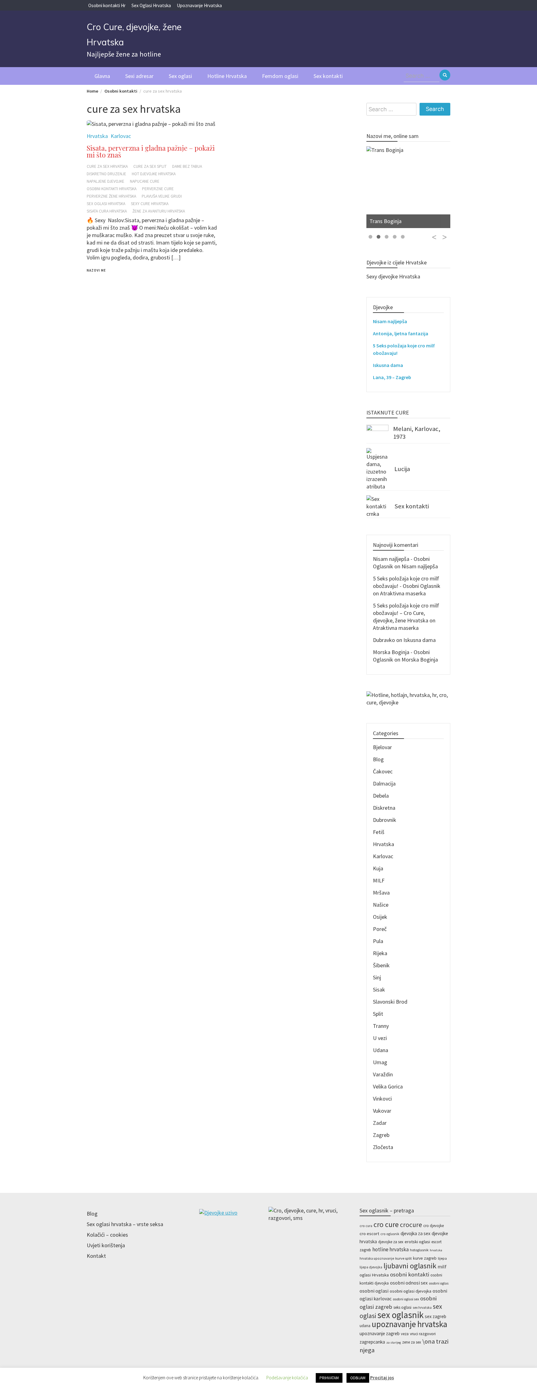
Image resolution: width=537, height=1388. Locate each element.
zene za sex (411, 1342)
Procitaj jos (382, 1378)
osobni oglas (438, 1283)
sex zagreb (435, 1316)
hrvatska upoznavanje (377, 1258)
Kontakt (96, 1255)
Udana (380, 1050)
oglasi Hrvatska (374, 1275)
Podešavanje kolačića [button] (287, 1378)
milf (442, 1266)
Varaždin (383, 1074)
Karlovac (383, 856)
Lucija (402, 469)
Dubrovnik (384, 819)
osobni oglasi (374, 1291)
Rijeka (380, 953)
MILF (378, 880)
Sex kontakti (328, 76)
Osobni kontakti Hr (107, 5)
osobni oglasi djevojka (410, 1291)
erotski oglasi (417, 1241)
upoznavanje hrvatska (409, 1324)
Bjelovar (382, 747)
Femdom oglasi (280, 76)
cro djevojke (433, 1225)
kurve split (403, 1258)
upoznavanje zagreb (380, 1333)
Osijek (380, 916)
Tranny (381, 1025)
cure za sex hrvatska (107, 166)
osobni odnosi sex (409, 1283)
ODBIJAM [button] (357, 1378)
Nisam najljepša (390, 321)
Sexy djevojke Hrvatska (393, 276)
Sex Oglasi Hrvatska (151, 5)
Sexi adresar (139, 76)
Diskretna (384, 807)
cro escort (369, 1233)
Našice (380, 904)
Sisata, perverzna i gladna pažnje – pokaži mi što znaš (151, 151)
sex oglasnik (400, 1315)
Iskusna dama (388, 365)
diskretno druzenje (106, 173)
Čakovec (382, 771)
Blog (378, 759)
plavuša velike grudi (162, 196)
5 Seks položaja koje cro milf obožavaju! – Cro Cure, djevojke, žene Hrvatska (406, 613)
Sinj (377, 977)
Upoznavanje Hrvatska (199, 5)
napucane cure (144, 181)
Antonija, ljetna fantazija (400, 333)
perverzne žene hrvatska (111, 196)
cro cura (366, 1226)
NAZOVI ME (96, 270)
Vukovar (382, 1110)
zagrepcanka (372, 1342)
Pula (378, 941)
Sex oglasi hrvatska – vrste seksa (125, 1224)
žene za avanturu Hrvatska (158, 211)
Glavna (102, 76)
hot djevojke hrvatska (154, 173)
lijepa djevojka (371, 1267)
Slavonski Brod (390, 1001)
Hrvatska (383, 844)
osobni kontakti (409, 1274)
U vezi (380, 1038)
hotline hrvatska (390, 1249)
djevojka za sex (415, 1233)
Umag (380, 1062)
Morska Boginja (420, 659)
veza (405, 1333)
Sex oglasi (180, 76)
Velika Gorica (388, 1086)
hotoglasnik (419, 1250)
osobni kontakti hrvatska (111, 188)
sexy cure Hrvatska (149, 203)
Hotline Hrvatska (227, 76)
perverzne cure (158, 188)
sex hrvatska (422, 1307)
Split (378, 1013)
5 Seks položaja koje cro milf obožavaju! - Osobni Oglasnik (406, 582)
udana (365, 1325)
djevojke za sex (390, 1241)
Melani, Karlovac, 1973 (416, 433)
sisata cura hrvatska (107, 211)
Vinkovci (382, 1098)
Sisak (379, 989)
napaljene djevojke (105, 181)
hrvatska (436, 1250)
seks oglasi (402, 1307)
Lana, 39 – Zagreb (392, 377)
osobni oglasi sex (406, 1299)
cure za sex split (150, 166)
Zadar (380, 1122)
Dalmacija (384, 783)
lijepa (442, 1258)
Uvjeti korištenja (106, 1245)
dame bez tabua (187, 166)
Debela (381, 795)
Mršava (381, 892)
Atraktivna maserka (403, 593)
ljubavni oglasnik (409, 1266)
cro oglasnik (389, 1234)
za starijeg (393, 1342)
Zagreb (381, 1134)
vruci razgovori (423, 1333)
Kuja (378, 868)
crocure (411, 1225)
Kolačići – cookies (107, 1234)
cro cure (386, 1224)
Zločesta (383, 1147)
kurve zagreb (425, 1258)
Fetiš (378, 832)
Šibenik (381, 965)
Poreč (380, 928)
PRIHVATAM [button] (329, 1378)
